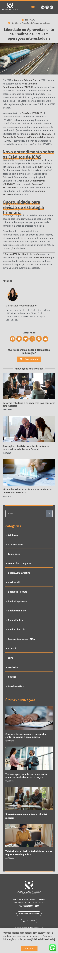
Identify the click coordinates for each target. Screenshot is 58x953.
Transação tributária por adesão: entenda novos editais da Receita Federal (26, 448)
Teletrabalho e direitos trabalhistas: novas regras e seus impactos (28, 853)
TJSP (40, 167)
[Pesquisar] (49, 513)
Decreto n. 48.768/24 (41, 134)
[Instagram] (47, 7)
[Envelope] (51, 7)
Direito (36, 257)
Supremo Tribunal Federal (27, 80)
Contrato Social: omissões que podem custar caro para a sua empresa (26, 736)
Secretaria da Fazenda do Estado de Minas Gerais (28, 137)
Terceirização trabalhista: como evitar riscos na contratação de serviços (26, 776)
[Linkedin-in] (43, 7)
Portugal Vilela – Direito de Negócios (24, 254)
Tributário (45, 257)
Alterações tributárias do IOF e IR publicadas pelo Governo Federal (27, 491)
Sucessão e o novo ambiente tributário (26, 814)
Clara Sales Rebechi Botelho (21, 305)
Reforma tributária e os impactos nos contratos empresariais (29, 405)
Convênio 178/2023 (32, 113)
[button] (33, 7)
